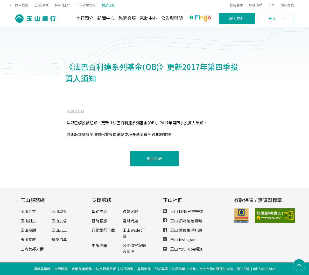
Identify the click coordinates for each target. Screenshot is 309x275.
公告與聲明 (172, 18)
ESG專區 (161, 268)
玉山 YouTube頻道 (186, 249)
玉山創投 (28, 220)
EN (271, 4)
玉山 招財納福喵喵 (185, 220)
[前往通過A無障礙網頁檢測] (261, 215)
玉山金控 (28, 211)
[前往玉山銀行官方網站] (34, 18)
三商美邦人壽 (32, 249)
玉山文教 (28, 239)
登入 (272, 18)
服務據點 (255, 4)
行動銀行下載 (103, 230)
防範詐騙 (178, 268)
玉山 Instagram (183, 239)
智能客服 (236, 4)
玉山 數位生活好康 (185, 230)
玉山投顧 (28, 230)
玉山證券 (59, 211)
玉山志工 (59, 230)
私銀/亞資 (62, 4)
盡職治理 (144, 268)
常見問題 (130, 220)
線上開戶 (237, 18)
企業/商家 (41, 4)
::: (11, 4)
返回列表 (154, 158)
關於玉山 (108, 4)
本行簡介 (84, 18)
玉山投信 (59, 220)
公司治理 (126, 268)
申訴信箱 (99, 245)
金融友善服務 (82, 268)
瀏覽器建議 (42, 268)
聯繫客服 (127, 18)
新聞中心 (106, 18)
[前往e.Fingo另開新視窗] (200, 19)
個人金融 (21, 4)
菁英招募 (59, 239)
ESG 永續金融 (85, 4)
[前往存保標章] (241, 221)
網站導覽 (287, 4)
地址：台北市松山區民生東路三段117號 (219, 268)
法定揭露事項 (106, 268)
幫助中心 (148, 18)
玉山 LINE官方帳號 (186, 211)
